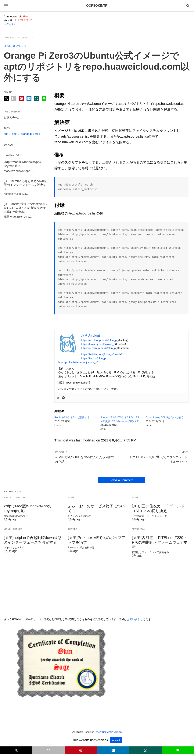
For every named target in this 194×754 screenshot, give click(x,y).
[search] (188, 6)
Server (18, 529)
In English (10, 24)
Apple (8, 497)
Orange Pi (27, 38)
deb (14, 133)
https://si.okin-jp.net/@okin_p (98, 347)
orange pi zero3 (30, 133)
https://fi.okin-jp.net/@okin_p (98, 343)
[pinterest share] (21, 98)
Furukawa (138, 529)
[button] (67, 343)
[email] (48, 750)
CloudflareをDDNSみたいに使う (165, 417)
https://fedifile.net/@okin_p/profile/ (101, 354)
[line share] (44, 98)
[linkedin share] (29, 98)
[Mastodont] (63, 398)
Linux (7, 46)
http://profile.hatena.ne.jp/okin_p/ (78, 362)
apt (6, 133)
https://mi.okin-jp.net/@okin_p (99, 340)
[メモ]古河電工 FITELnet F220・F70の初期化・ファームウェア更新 (160, 542)
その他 (71, 497)
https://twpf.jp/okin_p (93, 358)
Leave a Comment (121, 480)
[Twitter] (58, 398)
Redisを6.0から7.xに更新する (72, 417)
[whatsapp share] (36, 98)
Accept (116, 740)
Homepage (10, 38)
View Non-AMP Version (109, 732)
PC (24, 497)
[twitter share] (6, 98)
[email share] (13, 98)
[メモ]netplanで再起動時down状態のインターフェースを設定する (25, 185)
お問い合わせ (135, 619)
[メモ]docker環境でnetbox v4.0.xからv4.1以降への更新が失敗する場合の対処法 (25, 208)
